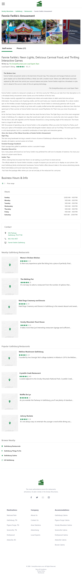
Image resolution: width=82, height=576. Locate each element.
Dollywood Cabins (61, 535)
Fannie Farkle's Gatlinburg (16, 242)
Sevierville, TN (12, 530)
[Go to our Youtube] (43, 497)
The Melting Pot (27, 279)
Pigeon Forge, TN (13, 525)
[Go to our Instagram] (49, 497)
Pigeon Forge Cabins (62, 520)
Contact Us (34, 520)
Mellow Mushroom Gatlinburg (31, 352)
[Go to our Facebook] (31, 497)
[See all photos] (24, 32)
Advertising (35, 530)
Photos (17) (21, 48)
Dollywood (11, 535)
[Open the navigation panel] (3, 4)
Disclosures (41, 573)
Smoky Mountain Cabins (63, 525)
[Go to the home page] (39, 4)
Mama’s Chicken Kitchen (30, 258)
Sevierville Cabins (61, 530)
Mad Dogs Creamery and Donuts (32, 300)
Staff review (7, 48)
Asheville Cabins (60, 540)
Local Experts (35, 535)
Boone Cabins (60, 545)
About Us (34, 515)
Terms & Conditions (41, 569)
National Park (11, 515)
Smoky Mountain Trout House (32, 322)
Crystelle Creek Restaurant (30, 373)
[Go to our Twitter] (37, 497)
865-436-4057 (13, 239)
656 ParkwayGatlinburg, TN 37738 (15, 234)
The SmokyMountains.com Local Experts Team (24, 64)
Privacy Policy (41, 571)
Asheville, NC (11, 540)
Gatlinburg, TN (12, 520)
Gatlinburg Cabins (61, 515)
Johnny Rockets (26, 416)
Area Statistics (36, 525)
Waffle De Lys (25, 394)
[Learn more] (10, 265)
